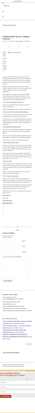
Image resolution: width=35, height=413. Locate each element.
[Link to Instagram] (24, 368)
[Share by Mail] (4, 216)
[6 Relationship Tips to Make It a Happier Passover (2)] (15, 29)
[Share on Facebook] (4, 205)
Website (24, 251)
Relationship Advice (19, 41)
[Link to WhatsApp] (31, 368)
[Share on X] (4, 207)
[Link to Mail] (29, 368)
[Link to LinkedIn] (19, 368)
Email (24, 246)
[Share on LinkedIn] (4, 214)
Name (24, 241)
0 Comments (11, 41)
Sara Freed (27, 41)
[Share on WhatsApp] (4, 209)
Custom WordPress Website (8, 366)
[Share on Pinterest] (4, 212)
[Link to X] (21, 368)
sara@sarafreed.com (10, 299)
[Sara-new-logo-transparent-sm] (14, 6)
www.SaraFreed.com (7, 200)
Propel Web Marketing (19, 366)
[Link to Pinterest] (26, 368)
